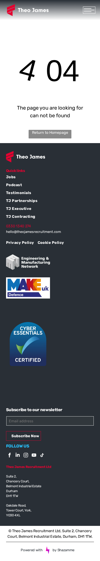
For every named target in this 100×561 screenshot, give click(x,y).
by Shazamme (63, 550)
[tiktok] (42, 456)
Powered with (31, 550)
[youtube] (33, 456)
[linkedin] (17, 456)
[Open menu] (89, 10)
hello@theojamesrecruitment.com (33, 232)
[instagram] (25, 456)
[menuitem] (50, 177)
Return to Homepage (50, 132)
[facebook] (9, 456)
